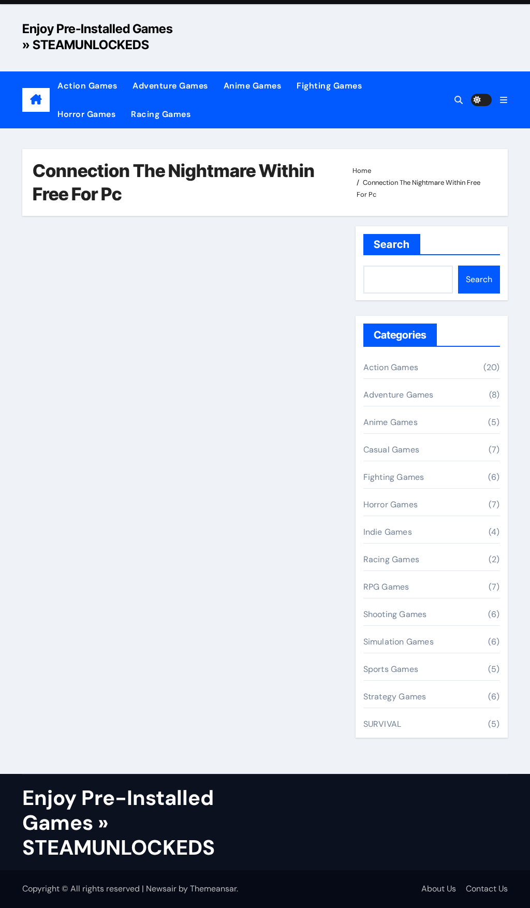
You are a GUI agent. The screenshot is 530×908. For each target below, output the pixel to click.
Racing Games (160, 114)
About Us (438, 888)
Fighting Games (329, 85)
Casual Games (391, 449)
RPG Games (386, 586)
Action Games (87, 85)
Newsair (161, 888)
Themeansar (213, 888)
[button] (503, 100)
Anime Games (253, 85)
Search (392, 244)
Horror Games (86, 114)
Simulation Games (398, 641)
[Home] (36, 100)
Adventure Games (170, 85)
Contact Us (487, 888)
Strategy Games (394, 696)
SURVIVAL (382, 724)
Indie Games (387, 531)
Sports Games (390, 669)
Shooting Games (395, 614)
